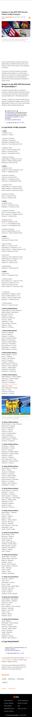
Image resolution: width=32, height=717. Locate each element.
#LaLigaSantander (10, 112)
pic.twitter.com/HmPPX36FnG (13, 119)
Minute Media (7, 706)
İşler (19, 706)
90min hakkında (8, 700)
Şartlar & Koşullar (22, 703)
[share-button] (29, 18)
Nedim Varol (9, 17)
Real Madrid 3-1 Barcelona (9, 384)
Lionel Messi (4, 682)
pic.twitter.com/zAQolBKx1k (12, 650)
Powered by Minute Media (13, 715)
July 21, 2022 (20, 653)
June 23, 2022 (20, 122)
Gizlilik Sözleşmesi (23, 700)
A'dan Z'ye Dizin (22, 708)
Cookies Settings (9, 711)
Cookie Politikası (8, 703)
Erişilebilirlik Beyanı (9, 708)
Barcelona (5, 223)
